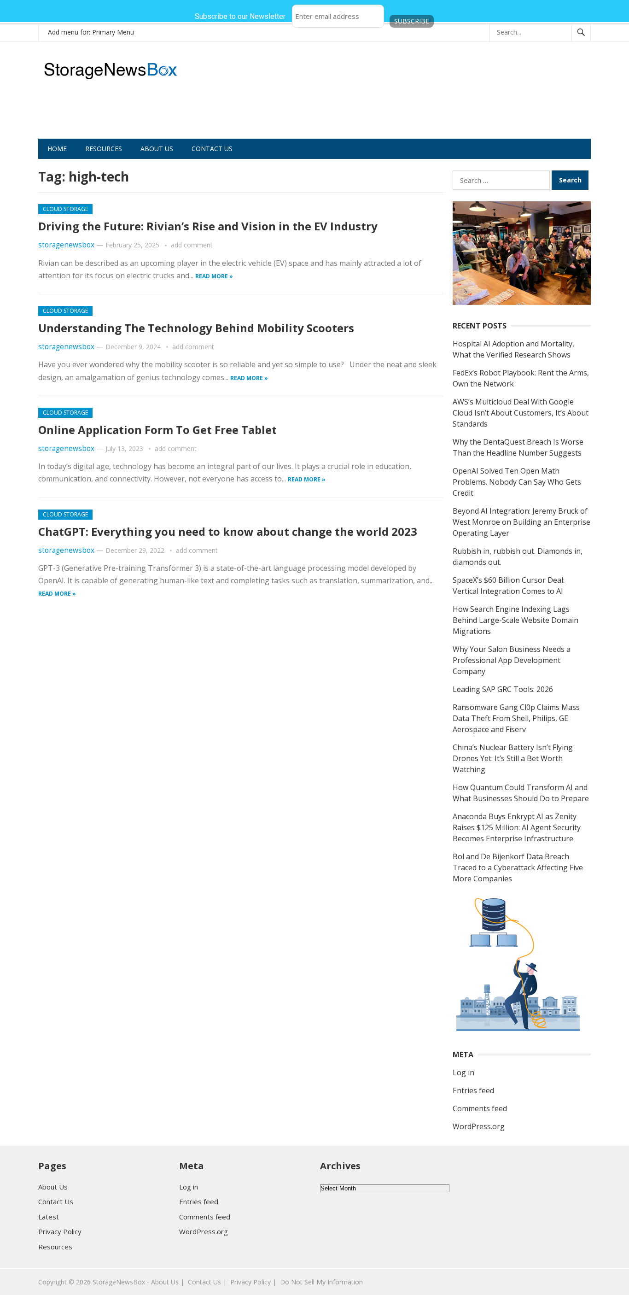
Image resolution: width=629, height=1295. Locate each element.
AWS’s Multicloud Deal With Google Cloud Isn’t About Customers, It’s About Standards (520, 413)
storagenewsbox (66, 245)
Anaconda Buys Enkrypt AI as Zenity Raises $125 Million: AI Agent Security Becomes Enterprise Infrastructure (517, 827)
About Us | (167, 1281)
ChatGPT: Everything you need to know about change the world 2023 (227, 531)
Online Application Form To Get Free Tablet (157, 429)
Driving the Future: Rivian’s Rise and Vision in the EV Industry (208, 226)
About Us (156, 148)
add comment (192, 244)
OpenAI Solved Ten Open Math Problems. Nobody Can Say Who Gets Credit (517, 482)
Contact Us (212, 148)
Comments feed (480, 1108)
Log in (463, 1072)
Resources (103, 148)
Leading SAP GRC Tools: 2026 (503, 689)
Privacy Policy (60, 1231)
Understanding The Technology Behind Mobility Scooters (196, 327)
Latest (48, 1216)
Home (57, 148)
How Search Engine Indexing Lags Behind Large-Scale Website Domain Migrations (515, 620)
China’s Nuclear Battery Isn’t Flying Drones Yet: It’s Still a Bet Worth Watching (513, 758)
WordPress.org (479, 1126)
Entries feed (473, 1090)
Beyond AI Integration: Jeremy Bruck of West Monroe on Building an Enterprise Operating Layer (521, 522)
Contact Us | (207, 1281)
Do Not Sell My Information (321, 1281)
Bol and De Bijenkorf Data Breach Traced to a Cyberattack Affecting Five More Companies (518, 867)
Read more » (214, 276)
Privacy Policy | (253, 1281)
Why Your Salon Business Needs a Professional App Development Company (512, 660)
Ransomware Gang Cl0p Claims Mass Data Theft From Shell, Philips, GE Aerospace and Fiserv (516, 718)
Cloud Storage (65, 209)
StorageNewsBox (119, 1281)
